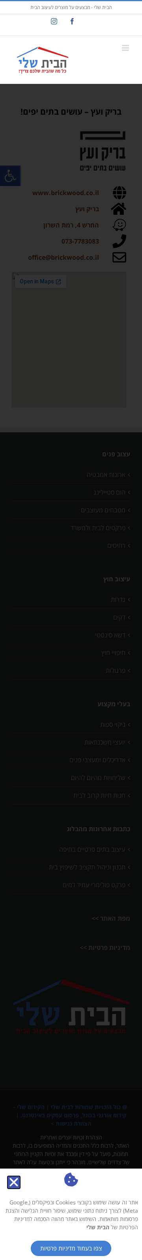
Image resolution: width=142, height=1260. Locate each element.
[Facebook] (72, 21)
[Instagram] (54, 21)
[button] (14, 1182)
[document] (71, 630)
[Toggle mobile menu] (126, 48)
